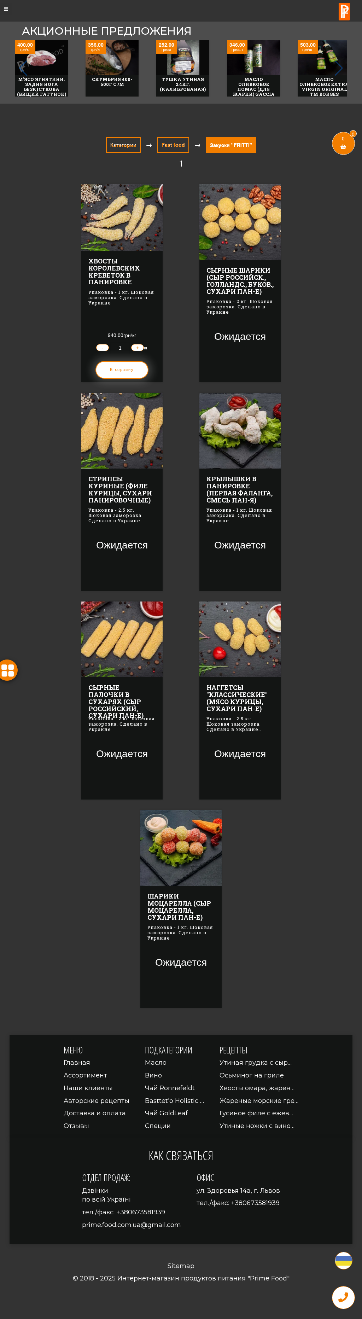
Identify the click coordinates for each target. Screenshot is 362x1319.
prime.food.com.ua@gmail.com (131, 1225)
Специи (158, 1126)
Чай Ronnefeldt (170, 1088)
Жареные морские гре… (259, 1101)
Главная (77, 1063)
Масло (156, 1063)
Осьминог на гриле (252, 1075)
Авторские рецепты (96, 1101)
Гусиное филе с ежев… (256, 1113)
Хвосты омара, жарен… (257, 1088)
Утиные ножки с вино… (257, 1126)
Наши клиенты (88, 1088)
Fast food (173, 145)
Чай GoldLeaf (166, 1113)
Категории (123, 145)
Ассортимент (85, 1075)
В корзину (122, 369)
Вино (153, 1075)
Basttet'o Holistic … (174, 1101)
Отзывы (76, 1126)
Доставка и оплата (95, 1113)
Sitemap (181, 1266)
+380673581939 (140, 1212)
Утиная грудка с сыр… (256, 1063)
